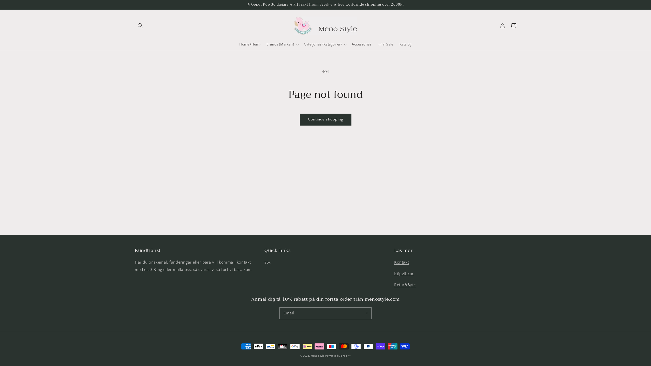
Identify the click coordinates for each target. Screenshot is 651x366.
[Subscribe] (365, 313)
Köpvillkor (404, 273)
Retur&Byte (405, 285)
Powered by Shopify (338, 356)
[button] (140, 25)
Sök (267, 263)
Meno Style (317, 356)
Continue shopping (325, 119)
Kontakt (401, 262)
